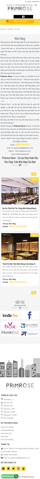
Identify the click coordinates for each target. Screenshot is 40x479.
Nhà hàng (12, 224)
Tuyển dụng (4, 436)
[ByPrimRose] (20, 12)
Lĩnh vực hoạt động (7, 440)
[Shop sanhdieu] (10, 336)
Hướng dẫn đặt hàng (7, 430)
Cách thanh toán (6, 433)
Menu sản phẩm (20, 22)
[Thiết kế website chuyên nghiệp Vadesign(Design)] (29, 336)
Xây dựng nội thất (20, 305)
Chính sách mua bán (7, 427)
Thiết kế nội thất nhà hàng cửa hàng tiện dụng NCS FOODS (20, 264)
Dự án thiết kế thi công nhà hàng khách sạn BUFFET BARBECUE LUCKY (20, 208)
